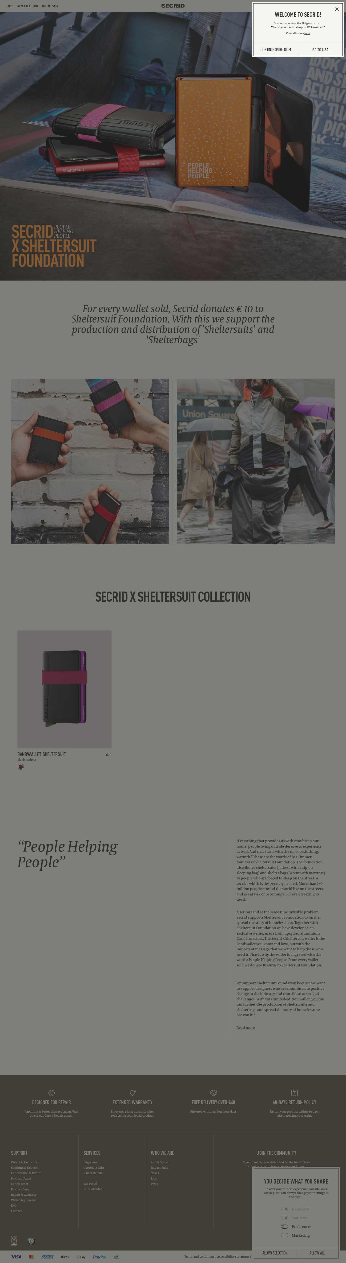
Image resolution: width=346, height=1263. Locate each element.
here (307, 33)
